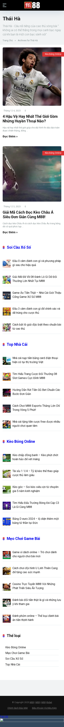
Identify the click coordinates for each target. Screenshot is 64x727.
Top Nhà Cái (17, 344)
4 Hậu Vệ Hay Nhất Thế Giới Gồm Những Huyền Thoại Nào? (30, 118)
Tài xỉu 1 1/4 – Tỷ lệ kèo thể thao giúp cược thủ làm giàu (35, 473)
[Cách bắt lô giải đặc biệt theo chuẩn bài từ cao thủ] (7, 327)
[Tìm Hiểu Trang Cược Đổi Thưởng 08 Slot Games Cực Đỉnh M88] (7, 376)
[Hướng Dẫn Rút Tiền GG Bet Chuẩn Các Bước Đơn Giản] (7, 392)
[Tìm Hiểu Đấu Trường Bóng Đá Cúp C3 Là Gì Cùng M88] (7, 505)
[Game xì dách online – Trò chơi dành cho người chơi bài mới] (7, 555)
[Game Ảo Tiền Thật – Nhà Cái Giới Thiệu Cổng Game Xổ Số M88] (7, 295)
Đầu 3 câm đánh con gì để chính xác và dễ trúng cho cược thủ (36, 310)
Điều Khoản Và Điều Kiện (44, 708)
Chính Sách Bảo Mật (17, 708)
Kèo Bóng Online (53, 54)
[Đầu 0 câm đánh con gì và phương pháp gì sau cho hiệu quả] (7, 263)
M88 (32, 702)
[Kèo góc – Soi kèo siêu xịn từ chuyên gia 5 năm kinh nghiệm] (7, 489)
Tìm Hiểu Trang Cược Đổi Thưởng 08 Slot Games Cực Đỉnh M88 (34, 376)
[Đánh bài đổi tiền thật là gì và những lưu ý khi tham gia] (7, 602)
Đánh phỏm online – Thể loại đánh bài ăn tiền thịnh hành (35, 618)
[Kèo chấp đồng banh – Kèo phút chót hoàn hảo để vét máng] (7, 458)
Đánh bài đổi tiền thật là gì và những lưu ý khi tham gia (36, 602)
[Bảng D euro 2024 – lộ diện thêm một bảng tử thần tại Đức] (7, 521)
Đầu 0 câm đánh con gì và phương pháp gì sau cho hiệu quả (36, 263)
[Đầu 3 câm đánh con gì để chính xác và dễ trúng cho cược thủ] (7, 311)
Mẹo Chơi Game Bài (23, 538)
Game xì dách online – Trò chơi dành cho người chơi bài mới (34, 554)
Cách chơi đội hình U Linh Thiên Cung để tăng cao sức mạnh (35, 570)
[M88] (32, 5)
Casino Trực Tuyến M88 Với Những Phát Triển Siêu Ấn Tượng (33, 586)
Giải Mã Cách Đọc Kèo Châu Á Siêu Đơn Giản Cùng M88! (28, 214)
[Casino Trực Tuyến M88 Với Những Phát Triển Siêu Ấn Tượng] (7, 586)
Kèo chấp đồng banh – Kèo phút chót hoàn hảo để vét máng (35, 457)
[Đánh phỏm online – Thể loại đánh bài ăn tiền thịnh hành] (7, 618)
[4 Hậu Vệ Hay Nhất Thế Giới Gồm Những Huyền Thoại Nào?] (32, 76)
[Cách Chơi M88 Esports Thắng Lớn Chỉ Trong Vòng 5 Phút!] (7, 408)
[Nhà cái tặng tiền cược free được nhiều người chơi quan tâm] (7, 424)
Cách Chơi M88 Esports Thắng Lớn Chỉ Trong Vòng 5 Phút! (36, 408)
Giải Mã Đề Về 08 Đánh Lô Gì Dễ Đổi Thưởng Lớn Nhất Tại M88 (34, 279)
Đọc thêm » (10, 136)
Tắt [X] (4, 717)
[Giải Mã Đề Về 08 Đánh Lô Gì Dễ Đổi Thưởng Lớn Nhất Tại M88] (7, 279)
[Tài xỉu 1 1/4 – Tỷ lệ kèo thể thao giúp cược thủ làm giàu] (7, 473)
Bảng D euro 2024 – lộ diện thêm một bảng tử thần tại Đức (35, 521)
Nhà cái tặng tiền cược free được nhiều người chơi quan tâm (36, 423)
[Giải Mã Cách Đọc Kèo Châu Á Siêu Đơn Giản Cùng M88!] (32, 174)
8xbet (49, 702)
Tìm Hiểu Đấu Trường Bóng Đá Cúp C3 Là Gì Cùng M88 (35, 505)
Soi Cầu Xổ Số (19, 247)
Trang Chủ (8, 40)
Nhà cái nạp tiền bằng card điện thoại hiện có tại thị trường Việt (35, 360)
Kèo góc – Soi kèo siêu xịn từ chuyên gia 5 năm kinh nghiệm (35, 489)
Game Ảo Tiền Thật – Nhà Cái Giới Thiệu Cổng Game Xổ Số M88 (36, 295)
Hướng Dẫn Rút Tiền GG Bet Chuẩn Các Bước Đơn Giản (36, 392)
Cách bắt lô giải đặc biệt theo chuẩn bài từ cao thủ (36, 326)
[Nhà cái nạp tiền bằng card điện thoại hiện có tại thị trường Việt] (7, 360)
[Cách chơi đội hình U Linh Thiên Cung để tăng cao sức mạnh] (7, 571)
